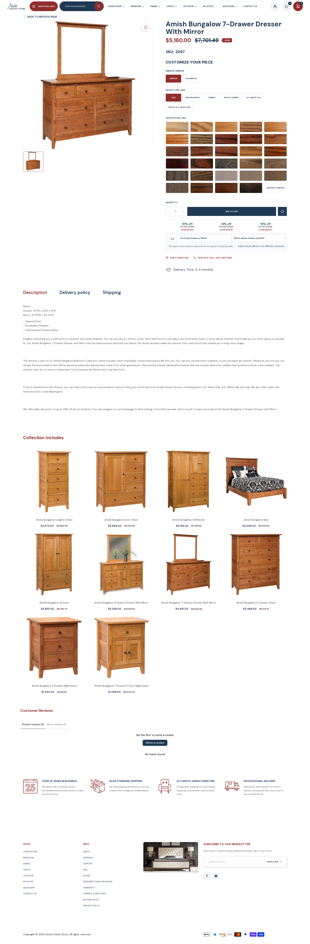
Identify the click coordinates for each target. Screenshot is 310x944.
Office (26, 869)
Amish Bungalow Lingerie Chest (54, 519)
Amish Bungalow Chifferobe (188, 519)
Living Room (30, 851)
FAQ (85, 869)
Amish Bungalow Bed (256, 519)
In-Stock (28, 881)
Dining (26, 863)
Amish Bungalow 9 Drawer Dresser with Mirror (121, 602)
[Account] (275, 6)
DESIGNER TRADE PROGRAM (97, 881)
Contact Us (29, 893)
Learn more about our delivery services (261, 246)
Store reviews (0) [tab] (56, 724)
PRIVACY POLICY (91, 905)
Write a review (155, 743)
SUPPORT (88, 863)
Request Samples (276, 188)
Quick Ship (29, 887)
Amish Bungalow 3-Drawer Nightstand (54, 685)
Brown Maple (193, 97)
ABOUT (86, 851)
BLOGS (86, 875)
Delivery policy (75, 292)
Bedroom (28, 857)
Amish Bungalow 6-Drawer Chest (256, 602)
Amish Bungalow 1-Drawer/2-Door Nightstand (121, 685)
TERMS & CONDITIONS (94, 893)
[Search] (98, 6)
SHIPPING (88, 857)
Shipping (112, 292)
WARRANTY (89, 887)
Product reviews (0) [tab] (33, 724)
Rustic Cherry (231, 97)
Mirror (173, 78)
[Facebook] (207, 876)
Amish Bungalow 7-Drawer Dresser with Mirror (188, 602)
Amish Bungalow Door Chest (121, 519)
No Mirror (191, 78)
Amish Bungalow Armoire (54, 602)
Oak (174, 97)
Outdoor (28, 875)
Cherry (212, 97)
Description (35, 292)
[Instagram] (216, 876)
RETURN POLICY (91, 899)
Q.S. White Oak (253, 97)
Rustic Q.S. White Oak (179, 107)
